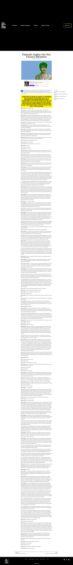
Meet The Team (45, 25)
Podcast (14, 25)
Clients (36, 25)
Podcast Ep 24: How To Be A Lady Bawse (59, 91)
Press (47, 559)
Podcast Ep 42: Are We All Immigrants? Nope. (60, 96)
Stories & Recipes (25, 25)
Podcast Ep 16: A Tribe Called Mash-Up (59, 98)
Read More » (55, 92)
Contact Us (36, 563)
